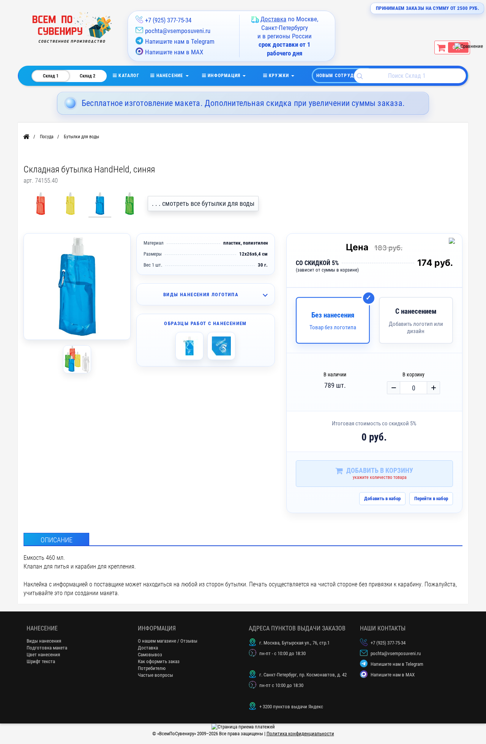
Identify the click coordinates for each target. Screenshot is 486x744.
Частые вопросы (155, 675)
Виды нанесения (44, 641)
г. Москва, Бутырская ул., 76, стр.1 (294, 643)
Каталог (133, 75)
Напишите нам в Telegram (180, 41)
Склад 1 (50, 76)
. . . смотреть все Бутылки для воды (203, 203)
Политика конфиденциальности (300, 733)
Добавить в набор (382, 498)
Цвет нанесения (43, 654)
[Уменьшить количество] (393, 388)
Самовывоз (150, 654)
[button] (206, 294)
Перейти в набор (431, 498)
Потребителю (152, 668)
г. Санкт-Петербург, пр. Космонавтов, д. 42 (303, 675)
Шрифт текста (41, 661)
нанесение (170, 75)
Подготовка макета (47, 648)
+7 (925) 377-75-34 (168, 20)
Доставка (148, 648)
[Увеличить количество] (433, 388)
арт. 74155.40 (41, 180)
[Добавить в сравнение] (453, 242)
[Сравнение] (468, 46)
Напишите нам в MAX (174, 52)
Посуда (47, 136)
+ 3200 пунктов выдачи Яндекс (291, 706)
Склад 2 (87, 76)
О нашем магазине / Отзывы (167, 641)
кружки (279, 75)
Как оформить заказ (159, 661)
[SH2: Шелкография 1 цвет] (189, 345)
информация (224, 75)
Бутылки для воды (81, 136)
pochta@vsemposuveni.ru (177, 31)
